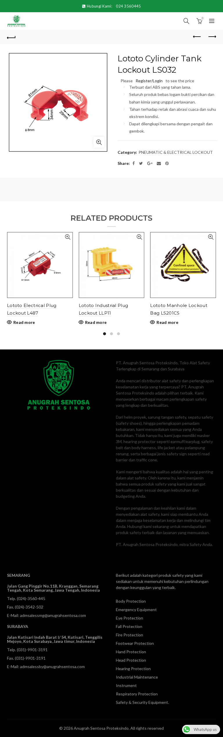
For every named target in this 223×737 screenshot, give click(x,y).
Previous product (197, 37)
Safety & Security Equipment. (142, 702)
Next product (211, 37)
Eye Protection (129, 617)
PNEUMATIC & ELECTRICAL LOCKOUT (176, 152)
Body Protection (131, 601)
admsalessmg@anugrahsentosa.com (53, 615)
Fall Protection (129, 626)
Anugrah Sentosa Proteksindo (101, 728)
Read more (24, 322)
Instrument (126, 685)
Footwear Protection (135, 643)
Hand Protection (131, 651)
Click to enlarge (99, 142)
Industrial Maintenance (137, 676)
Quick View (68, 237)
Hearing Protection (133, 668)
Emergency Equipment (136, 609)
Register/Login (149, 80)
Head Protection (131, 660)
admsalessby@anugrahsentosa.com (52, 666)
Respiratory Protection (137, 693)
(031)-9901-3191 (32, 649)
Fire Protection (129, 634)
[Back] (11, 37)
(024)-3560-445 (31, 598)
